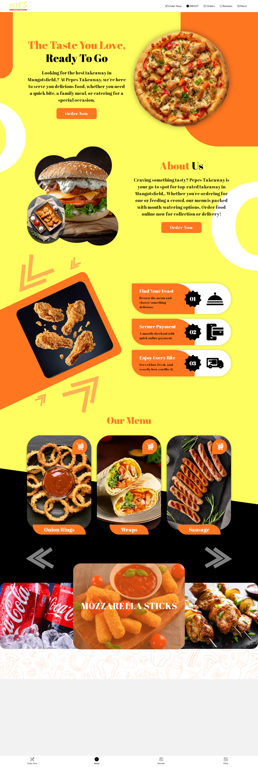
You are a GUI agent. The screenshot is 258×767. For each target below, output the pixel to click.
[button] (40, 558)
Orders (210, 6)
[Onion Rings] (59, 482)
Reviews (227, 6)
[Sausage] (199, 482)
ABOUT (194, 6)
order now (76, 113)
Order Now (175, 6)
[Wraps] (129, 482)
